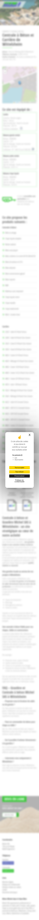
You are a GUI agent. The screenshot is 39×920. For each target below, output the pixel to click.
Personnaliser (19, 476)
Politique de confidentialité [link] (19, 481)
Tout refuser (19, 472)
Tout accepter (19, 467)
